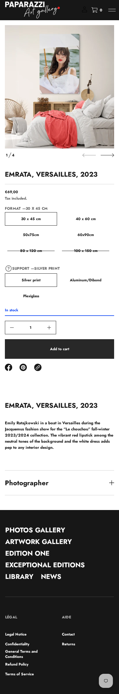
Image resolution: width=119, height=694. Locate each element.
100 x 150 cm (86, 250)
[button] (96, 10)
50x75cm (31, 235)
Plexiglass (31, 296)
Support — (36, 268)
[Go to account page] (84, 11)
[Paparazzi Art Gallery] (32, 10)
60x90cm (86, 235)
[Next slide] (107, 155)
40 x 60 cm (86, 219)
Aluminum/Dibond (85, 280)
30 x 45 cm (31, 219)
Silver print (31, 280)
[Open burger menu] (112, 10)
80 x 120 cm (31, 250)
